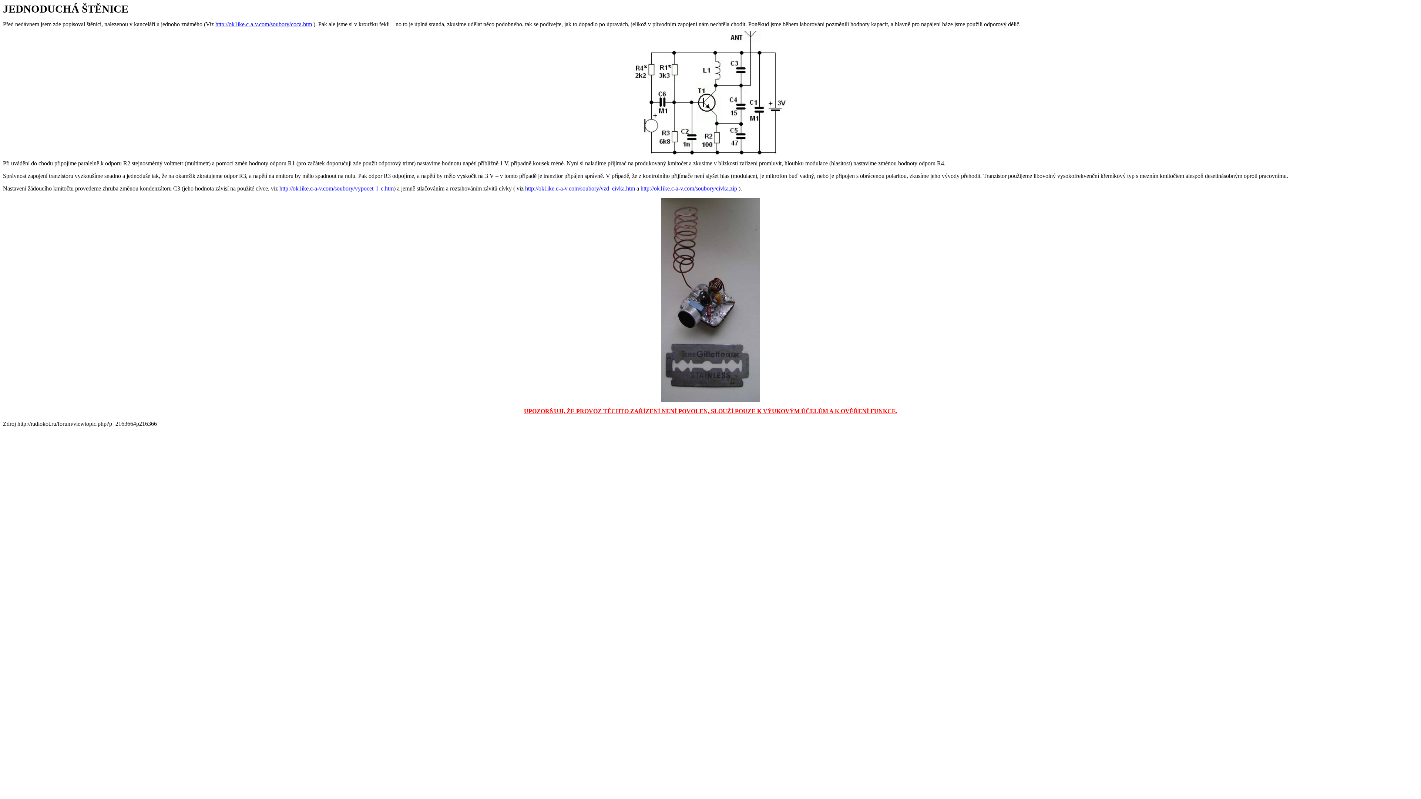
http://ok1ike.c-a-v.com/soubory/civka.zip (689, 188)
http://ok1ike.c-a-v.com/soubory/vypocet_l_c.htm (336, 188)
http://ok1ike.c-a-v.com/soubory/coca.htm (263, 24)
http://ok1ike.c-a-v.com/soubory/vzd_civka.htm (580, 188)
